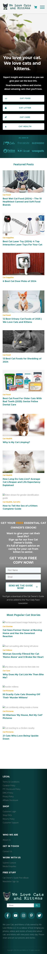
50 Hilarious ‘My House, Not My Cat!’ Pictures (23, 713)
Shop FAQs (7, 815)
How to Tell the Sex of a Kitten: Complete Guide (23, 501)
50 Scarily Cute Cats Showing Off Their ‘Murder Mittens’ (23, 692)
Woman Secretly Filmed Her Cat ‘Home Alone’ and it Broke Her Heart (23, 652)
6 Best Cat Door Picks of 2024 (23, 268)
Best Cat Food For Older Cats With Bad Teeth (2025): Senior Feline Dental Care (23, 388)
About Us (7, 840)
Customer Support (11, 822)
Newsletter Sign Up (11, 881)
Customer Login (9, 811)
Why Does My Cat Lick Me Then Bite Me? (23, 672)
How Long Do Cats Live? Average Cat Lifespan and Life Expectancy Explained (23, 469)
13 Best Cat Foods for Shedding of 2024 (23, 346)
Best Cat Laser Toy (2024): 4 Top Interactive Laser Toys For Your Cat (23, 229)
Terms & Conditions (11, 781)
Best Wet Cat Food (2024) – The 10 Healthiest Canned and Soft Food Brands (23, 188)
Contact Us (7, 851)
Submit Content (9, 862)
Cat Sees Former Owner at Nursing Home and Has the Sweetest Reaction (23, 629)
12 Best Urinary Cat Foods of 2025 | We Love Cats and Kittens (23, 307)
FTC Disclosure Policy (11, 789)
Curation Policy (9, 785)
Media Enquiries (9, 866)
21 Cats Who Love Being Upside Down (23, 733)
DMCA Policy (8, 793)
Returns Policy (8, 819)
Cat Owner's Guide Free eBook (16, 877)
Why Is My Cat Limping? (23, 429)
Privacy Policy (8, 796)
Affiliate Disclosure (10, 800)
